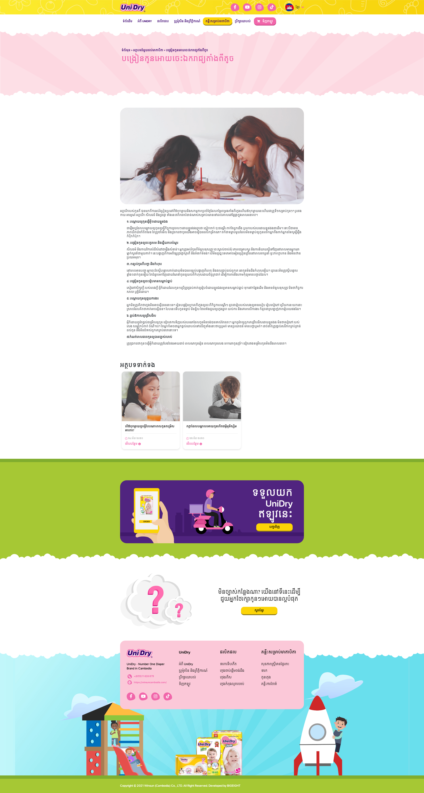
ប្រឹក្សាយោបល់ (243, 21)
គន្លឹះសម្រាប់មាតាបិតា (218, 21)
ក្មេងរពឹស (226, 677)
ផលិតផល (163, 21)
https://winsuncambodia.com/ (150, 682)
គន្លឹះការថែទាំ (269, 684)
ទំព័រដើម (127, 21)
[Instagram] (259, 7)
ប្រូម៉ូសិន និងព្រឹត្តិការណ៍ (187, 21)
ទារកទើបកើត (228, 664)
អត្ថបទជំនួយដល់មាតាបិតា (148, 50)
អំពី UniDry (145, 21)
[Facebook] (235, 7)
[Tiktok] (271, 7)
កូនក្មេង (266, 677)
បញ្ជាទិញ (274, 527)
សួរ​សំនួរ (259, 610)
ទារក (264, 671)
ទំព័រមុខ (126, 50)
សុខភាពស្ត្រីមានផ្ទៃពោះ (275, 664)
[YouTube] (247, 7)
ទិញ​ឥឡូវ (267, 21)
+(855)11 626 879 (144, 676)
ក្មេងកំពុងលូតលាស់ (232, 684)
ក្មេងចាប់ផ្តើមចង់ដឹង (232, 671)
